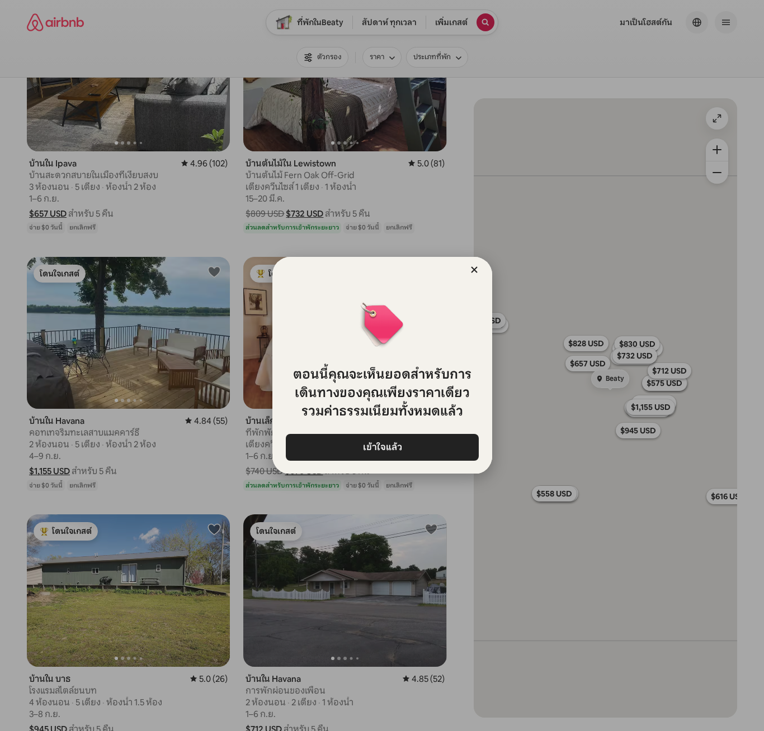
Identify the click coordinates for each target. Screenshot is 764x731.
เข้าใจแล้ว (382, 447)
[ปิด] (474, 269)
